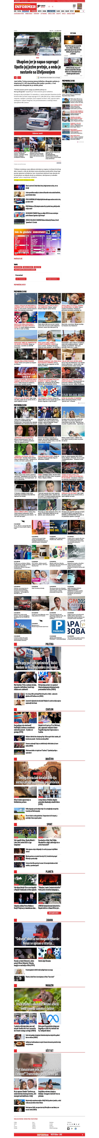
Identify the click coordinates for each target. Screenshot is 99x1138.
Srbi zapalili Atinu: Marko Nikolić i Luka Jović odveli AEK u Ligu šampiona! (24, 842)
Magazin (67, 11)
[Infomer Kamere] (42, 6)
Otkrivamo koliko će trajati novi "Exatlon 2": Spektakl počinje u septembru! (41, 752)
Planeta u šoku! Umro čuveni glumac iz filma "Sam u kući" (40, 977)
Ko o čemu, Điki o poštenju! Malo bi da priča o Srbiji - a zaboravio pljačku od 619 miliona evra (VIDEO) (41, 695)
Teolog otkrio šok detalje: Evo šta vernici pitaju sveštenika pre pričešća (37, 780)
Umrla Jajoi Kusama (44, 961)
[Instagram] (72, 1124)
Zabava (62, 11)
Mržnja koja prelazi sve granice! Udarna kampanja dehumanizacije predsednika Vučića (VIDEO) (48, 687)
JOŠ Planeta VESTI (53, 913)
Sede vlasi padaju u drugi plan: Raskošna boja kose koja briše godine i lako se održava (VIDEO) (43, 1036)
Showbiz (38, 935)
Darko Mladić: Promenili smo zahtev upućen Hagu (60, 1)
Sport (33, 1122)
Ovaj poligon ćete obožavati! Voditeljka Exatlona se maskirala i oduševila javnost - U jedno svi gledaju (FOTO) (24, 728)
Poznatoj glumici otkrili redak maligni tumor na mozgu (39, 970)
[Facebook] (68, 1124)
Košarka (41, 837)
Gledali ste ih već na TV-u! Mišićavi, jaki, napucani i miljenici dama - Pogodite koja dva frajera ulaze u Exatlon (49, 728)
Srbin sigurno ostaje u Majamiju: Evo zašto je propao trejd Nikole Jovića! (42, 850)
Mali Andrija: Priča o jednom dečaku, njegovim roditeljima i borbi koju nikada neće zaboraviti (25, 687)
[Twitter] (70, 1124)
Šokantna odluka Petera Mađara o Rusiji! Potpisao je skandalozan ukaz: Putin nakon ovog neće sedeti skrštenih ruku (25, 907)
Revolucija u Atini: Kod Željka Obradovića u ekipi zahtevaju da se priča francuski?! (49, 842)
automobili (44, 13)
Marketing (51, 1122)
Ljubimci (38, 1000)
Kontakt (51, 1125)
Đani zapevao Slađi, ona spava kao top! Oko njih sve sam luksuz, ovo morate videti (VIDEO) (42, 1109)
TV (14, 1125)
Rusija (64, 13)
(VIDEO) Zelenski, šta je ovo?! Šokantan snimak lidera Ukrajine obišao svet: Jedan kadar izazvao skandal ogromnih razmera (73, 71)
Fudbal (16, 837)
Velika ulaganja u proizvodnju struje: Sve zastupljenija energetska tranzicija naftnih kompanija (42, 810)
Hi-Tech (40, 1023)
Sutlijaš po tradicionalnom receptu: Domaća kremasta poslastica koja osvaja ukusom (43, 1043)
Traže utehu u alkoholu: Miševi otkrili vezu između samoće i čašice (37, 1006)
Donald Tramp (71, 13)
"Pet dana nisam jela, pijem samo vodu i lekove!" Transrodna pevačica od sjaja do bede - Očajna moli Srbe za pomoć (37, 1072)
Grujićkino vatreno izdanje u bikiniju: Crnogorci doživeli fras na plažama (49, 1094)
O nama (51, 1124)
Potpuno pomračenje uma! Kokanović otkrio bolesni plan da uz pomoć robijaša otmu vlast (28, 1)
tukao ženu (37, 267)
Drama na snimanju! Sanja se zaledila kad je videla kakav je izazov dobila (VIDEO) (42, 745)
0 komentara (22, 279)
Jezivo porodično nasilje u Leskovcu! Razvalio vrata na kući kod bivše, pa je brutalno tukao (43, 194)
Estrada (37, 1065)
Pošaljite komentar (52, 279)
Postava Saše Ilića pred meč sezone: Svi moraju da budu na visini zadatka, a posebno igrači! (42, 864)
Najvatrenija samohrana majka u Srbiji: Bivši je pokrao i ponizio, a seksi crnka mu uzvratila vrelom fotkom (43, 1102)
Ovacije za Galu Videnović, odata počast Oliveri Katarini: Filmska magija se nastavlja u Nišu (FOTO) (24, 963)
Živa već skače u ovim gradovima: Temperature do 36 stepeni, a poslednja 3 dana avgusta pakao (41, 817)
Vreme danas (28, 13)
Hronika (44, 11)
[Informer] (49, 6)
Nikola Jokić (51, 13)
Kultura (16, 958)
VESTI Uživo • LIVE (56, 1135)
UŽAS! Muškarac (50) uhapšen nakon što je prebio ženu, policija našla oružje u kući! (43, 207)
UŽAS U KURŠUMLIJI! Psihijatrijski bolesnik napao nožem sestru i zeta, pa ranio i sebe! (43, 201)
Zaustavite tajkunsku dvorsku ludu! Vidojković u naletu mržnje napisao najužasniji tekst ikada (43, 702)
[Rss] (76, 1124)
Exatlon (16, 722)
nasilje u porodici (28, 267)
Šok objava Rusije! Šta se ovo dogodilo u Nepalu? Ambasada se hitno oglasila (25, 889)
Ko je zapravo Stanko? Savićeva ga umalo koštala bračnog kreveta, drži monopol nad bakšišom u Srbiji (25, 1094)
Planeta (58, 11)
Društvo (40, 11)
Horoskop (36, 13)
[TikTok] (79, 1124)
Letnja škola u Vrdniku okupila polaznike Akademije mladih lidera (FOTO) (49, 802)
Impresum (51, 1126)
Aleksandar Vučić (19, 13)
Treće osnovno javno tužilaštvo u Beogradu (25, 269)
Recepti (58, 13)
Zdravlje (16, 1023)
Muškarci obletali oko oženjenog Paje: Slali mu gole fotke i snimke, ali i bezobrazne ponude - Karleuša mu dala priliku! (43, 738)
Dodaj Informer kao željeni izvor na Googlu (50, 77)
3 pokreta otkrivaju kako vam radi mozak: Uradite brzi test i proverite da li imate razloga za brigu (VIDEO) (25, 1028)
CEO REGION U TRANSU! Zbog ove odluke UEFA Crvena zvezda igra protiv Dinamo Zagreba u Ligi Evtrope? (42, 214)
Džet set (72, 11)
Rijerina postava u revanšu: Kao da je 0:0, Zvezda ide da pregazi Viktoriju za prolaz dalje (41, 857)
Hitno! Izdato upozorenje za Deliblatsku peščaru (22, 801)
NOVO (15, 11)
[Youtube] (74, 1124)
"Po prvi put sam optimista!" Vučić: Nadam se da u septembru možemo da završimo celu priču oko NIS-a (37, 665)
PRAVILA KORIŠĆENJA (53, 1128)
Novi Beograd (18, 267)
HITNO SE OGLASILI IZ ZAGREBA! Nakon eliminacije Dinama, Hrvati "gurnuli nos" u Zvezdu (42, 221)
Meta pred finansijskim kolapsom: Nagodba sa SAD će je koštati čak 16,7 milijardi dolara (48, 1028)
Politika (19, 11)
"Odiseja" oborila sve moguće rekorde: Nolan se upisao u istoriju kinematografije (37, 941)
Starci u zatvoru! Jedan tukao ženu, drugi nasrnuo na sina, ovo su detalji (42, 187)
